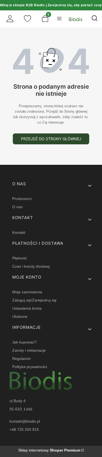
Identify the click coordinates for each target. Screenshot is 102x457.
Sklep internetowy (49, 450)
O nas (17, 207)
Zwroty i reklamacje (29, 350)
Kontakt (18, 232)
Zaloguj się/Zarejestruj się (34, 300)
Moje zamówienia (27, 292)
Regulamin (21, 358)
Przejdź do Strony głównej (51, 138)
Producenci (22, 198)
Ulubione (19, 316)
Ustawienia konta (27, 308)
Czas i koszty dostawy (31, 266)
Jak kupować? (24, 342)
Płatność (19, 258)
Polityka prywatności (29, 367)
